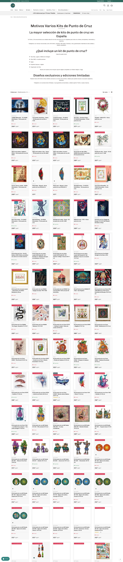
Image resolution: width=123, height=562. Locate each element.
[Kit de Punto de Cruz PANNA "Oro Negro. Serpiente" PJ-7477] (20, 313)
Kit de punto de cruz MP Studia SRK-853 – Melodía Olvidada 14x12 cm (81, 427)
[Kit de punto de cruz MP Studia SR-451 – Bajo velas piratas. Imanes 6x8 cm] (103, 515)
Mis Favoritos (94, 10)
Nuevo (16, 10)
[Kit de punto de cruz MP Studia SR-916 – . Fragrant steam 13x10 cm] (103, 413)
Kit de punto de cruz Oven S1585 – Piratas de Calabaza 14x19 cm (61, 359)
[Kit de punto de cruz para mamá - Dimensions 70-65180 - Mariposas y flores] (20, 277)
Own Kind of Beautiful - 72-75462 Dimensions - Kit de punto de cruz (102, 187)
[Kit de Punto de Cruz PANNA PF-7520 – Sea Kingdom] (82, 277)
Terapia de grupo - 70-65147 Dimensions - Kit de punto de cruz (60, 119)
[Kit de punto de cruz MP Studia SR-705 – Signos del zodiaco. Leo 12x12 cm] (103, 447)
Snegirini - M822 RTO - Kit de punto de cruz (102, 118)
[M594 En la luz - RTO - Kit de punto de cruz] (82, 208)
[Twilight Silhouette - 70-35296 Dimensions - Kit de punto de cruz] (20, 106)
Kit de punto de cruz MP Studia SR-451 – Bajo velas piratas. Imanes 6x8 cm (102, 529)
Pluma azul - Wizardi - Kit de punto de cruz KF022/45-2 (60, 186)
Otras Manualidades (63, 10)
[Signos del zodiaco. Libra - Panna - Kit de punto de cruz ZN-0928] (40, 140)
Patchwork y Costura (38, 10)
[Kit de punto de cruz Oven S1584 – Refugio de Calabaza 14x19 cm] (82, 347)
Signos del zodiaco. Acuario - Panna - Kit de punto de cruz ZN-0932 (61, 153)
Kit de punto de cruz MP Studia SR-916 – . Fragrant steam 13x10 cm (103, 427)
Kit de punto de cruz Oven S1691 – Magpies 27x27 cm (82, 325)
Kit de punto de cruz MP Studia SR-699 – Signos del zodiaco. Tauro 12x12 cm (102, 495)
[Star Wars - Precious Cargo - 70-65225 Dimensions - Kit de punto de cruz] (82, 106)
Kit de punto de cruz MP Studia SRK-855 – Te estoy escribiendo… (61, 427)
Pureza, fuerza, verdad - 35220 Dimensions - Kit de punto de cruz (19, 187)
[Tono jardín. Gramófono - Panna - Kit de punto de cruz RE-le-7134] (40, 106)
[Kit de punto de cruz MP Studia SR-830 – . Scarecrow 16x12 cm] (61, 447)
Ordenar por (14, 92)
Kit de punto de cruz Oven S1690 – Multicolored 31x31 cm (103, 325)
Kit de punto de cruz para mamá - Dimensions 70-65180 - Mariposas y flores (20, 290)
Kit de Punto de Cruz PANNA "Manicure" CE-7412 (39, 325)
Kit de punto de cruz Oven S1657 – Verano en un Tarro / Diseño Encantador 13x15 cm (40, 360)
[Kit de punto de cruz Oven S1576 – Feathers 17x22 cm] (20, 381)
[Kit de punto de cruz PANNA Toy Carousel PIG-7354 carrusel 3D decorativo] (61, 277)
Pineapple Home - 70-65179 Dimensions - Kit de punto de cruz (81, 187)
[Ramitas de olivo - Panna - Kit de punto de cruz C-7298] (103, 140)
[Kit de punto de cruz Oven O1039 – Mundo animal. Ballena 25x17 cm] (61, 381)
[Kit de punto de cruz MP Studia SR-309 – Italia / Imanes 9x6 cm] (61, 551)
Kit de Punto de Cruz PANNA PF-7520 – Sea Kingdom (82, 289)
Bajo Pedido (109, 10)
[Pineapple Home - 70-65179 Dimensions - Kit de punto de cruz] (82, 174)
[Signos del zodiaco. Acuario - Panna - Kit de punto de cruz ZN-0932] (61, 140)
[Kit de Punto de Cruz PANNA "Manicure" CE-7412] (40, 313)
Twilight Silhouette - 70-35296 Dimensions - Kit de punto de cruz (19, 119)
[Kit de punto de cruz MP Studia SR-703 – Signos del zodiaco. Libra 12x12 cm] (40, 481)
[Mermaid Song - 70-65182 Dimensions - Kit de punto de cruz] (40, 208)
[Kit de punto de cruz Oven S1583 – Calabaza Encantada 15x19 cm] (103, 347)
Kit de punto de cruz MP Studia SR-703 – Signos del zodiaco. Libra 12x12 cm (40, 495)
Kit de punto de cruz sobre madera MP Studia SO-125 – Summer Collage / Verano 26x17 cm (61, 256)
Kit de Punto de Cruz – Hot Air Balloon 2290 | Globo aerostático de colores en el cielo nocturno (20, 255)
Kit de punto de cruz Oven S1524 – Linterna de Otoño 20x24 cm (40, 393)
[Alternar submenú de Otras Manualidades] (69, 10)
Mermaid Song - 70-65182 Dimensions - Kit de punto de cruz (39, 221)
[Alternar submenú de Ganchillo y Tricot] (56, 10)
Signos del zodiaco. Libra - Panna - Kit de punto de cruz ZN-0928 (40, 152)
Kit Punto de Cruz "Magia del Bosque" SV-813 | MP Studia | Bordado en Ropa (102, 221)
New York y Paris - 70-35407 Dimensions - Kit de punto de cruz (19, 221)
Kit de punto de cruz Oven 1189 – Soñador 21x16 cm (103, 393)
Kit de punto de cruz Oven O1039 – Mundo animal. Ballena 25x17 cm (61, 394)
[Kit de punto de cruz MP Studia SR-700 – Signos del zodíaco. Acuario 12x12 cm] (82, 481)
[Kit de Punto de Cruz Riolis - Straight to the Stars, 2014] (103, 242)
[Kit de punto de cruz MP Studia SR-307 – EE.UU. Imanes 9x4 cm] (82, 551)
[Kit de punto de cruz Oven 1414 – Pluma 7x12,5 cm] (82, 381)
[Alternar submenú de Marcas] (24, 10)
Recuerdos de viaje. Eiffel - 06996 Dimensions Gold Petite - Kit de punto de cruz (82, 153)
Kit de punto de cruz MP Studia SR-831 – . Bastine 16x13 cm (40, 460)
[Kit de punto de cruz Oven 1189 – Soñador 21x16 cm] (103, 381)
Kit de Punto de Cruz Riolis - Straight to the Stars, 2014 (102, 254)
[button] (111, 5)
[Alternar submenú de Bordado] (31, 10)
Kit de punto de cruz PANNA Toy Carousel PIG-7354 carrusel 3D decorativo (61, 290)
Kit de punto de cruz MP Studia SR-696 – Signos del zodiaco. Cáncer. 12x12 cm (40, 529)
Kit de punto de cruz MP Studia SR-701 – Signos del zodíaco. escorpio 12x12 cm (61, 495)
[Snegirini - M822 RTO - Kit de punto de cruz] (103, 106)
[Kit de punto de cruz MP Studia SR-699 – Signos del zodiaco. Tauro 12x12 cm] (103, 481)
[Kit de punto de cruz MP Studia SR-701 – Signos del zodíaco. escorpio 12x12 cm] (61, 481)
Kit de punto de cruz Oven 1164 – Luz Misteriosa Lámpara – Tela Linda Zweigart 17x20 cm (20, 427)
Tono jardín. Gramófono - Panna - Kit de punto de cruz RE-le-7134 (40, 119)
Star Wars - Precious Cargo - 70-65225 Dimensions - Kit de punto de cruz (81, 119)
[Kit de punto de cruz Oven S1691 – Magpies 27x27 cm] (82, 313)
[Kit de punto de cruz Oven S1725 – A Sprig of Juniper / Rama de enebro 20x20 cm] (61, 313)
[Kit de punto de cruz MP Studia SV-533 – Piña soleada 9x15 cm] (40, 413)
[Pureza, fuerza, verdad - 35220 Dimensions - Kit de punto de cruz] (20, 174)
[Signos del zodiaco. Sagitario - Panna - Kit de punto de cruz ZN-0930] (20, 140)
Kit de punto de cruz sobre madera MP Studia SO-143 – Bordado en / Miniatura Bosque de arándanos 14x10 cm (40, 256)
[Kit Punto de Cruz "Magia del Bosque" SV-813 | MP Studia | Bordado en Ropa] (103, 208)
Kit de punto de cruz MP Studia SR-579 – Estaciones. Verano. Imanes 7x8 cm (81, 529)
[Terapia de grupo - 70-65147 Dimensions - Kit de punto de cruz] (61, 106)
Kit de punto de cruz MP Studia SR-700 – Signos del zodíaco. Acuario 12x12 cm (81, 495)
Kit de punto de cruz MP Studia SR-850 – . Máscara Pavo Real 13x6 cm (19, 461)
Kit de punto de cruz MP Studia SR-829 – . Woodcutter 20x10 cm (81, 461)
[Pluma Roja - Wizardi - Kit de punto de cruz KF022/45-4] (40, 174)
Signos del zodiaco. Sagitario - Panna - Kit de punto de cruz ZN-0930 (20, 153)
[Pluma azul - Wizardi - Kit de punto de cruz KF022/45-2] (61, 174)
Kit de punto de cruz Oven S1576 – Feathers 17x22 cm (20, 393)
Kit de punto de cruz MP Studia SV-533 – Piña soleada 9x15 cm (40, 426)
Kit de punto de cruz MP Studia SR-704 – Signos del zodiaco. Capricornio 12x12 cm (19, 495)
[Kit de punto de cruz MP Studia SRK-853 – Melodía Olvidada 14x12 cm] (82, 413)
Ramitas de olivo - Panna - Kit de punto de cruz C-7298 (103, 152)
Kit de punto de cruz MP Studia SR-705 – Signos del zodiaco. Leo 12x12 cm (102, 461)
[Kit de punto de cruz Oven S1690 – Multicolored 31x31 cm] (103, 313)
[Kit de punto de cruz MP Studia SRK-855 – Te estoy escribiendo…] (61, 413)
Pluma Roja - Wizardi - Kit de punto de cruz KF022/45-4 (39, 186)
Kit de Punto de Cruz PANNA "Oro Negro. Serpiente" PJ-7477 (20, 325)
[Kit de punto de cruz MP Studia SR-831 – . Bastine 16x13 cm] (40, 447)
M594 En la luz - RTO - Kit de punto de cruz (81, 220)
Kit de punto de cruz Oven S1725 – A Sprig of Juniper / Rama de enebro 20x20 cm (61, 326)
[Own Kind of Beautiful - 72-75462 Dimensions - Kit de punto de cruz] (103, 174)
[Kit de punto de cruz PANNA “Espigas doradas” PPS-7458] (40, 277)
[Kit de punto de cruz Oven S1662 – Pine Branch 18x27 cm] (20, 347)
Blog (104, 10)
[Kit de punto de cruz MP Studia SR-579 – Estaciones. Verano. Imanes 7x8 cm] (82, 515)
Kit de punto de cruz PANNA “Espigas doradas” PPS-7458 (39, 289)
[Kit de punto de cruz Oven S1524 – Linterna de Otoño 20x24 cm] (40, 381)
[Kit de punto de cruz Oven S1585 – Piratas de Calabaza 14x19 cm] (61, 347)
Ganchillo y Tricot (51, 10)
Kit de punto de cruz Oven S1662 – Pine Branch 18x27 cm (19, 359)
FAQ (100, 10)
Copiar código (86, 13)
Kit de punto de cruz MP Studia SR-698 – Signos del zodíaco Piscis (19, 529)
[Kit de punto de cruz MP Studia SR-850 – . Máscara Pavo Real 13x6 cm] (20, 447)
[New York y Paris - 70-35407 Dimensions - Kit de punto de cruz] (20, 208)
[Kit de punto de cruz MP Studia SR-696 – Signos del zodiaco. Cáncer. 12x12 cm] (40, 515)
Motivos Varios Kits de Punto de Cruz (20, 16)
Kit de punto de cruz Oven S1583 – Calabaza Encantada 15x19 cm (102, 360)
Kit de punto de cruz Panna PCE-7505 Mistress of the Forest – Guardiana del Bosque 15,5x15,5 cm (103, 291)
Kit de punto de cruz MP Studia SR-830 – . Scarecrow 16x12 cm (61, 460)
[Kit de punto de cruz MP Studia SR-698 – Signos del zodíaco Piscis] (20, 515)
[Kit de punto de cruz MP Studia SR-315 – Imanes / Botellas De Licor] (40, 551)
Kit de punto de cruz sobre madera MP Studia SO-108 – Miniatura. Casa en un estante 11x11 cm (81, 256)
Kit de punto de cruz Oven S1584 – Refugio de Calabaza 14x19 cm (81, 360)
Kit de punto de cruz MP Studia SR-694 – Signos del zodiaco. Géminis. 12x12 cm (61, 529)
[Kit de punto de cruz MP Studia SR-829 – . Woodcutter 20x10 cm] (82, 447)
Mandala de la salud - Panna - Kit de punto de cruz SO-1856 (61, 220)
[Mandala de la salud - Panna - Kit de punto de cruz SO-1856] (61, 208)
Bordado (28, 10)
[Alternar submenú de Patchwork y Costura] (44, 10)
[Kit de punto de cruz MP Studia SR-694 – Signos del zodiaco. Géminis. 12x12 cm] (61, 515)
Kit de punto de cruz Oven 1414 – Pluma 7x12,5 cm (82, 393)
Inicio (12, 10)
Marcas (21, 10)
